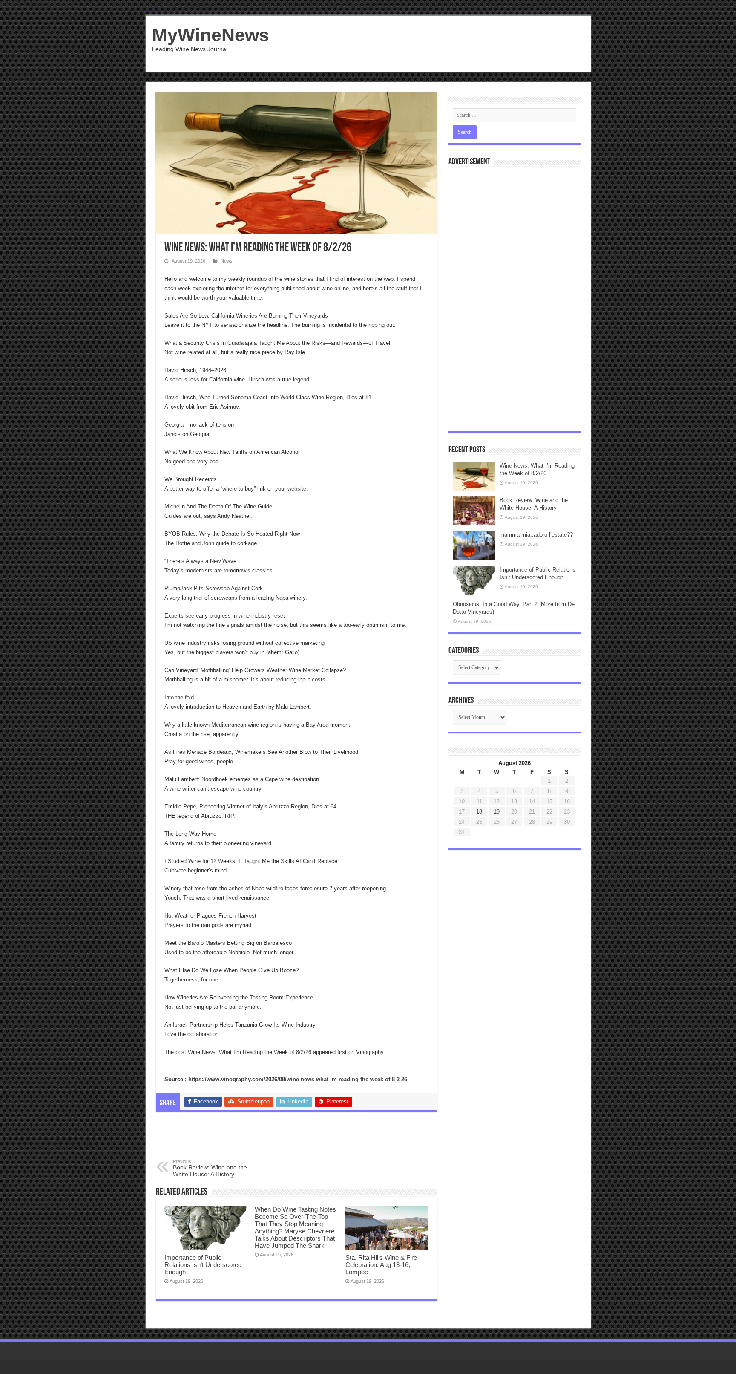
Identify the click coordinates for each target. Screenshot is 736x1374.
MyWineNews (210, 35)
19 (497, 811)
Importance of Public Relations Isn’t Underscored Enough (203, 1265)
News (227, 260)
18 (479, 811)
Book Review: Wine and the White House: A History (210, 1168)
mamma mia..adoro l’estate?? (536, 534)
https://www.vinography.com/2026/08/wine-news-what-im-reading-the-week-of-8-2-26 (297, 1079)
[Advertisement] (429, 44)
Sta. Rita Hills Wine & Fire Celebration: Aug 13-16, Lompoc (381, 1265)
